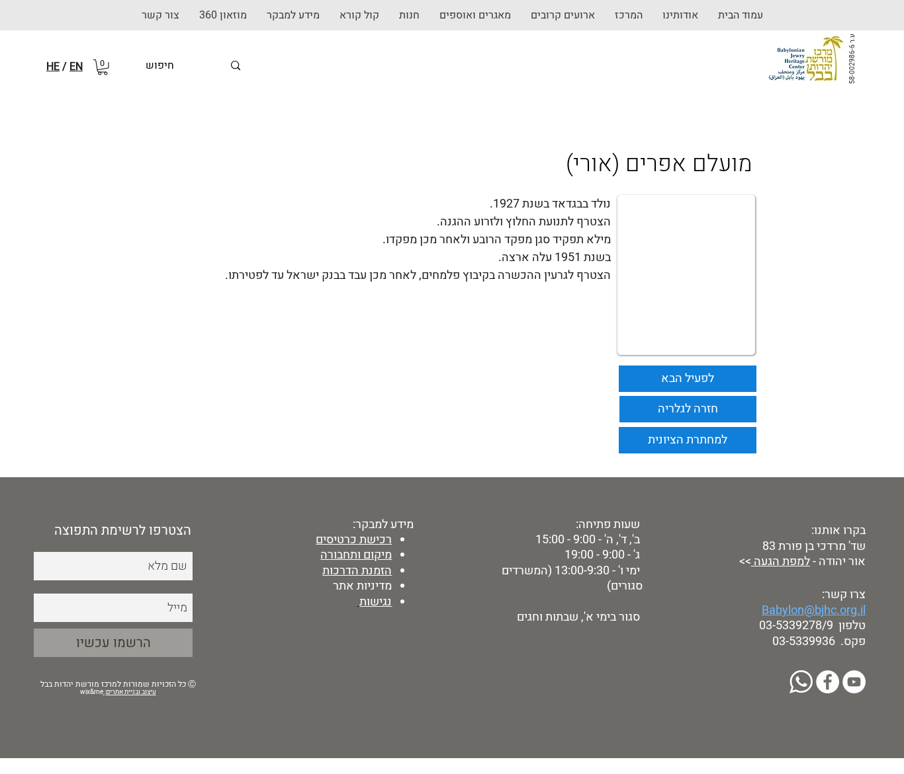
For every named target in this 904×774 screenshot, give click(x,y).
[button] (409, 15)
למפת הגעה (780, 561)
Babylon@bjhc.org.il (814, 610)
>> (744, 561)
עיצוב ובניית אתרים (131, 692)
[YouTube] (854, 681)
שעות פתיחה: (606, 524)
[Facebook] (827, 681)
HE (53, 67)
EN (76, 67)
